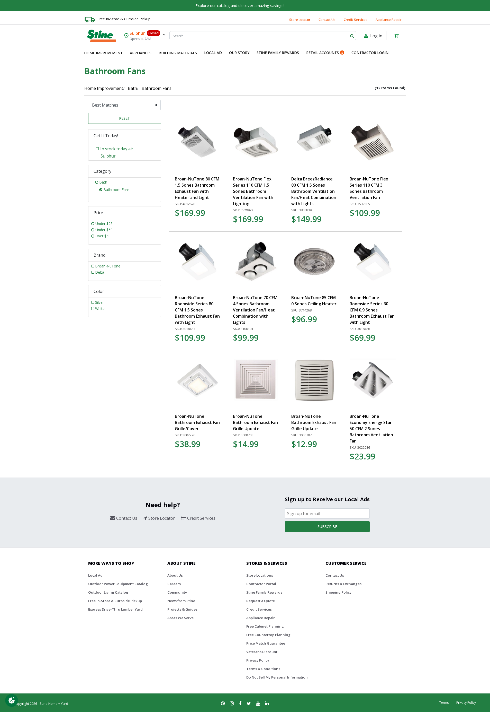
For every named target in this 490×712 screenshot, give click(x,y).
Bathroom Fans (156, 88)
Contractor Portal (261, 583)
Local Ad (95, 575)
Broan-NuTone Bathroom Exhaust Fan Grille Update (255, 422)
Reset (124, 118)
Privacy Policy (257, 660)
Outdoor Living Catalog (108, 592)
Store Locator (299, 19)
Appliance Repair (389, 19)
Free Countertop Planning (268, 634)
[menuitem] (103, 53)
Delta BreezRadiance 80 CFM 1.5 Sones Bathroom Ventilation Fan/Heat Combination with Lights (313, 191)
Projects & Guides (182, 609)
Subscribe (327, 526)
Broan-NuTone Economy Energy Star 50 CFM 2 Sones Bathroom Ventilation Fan (371, 428)
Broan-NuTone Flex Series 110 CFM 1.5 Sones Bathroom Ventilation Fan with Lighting (253, 191)
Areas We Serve (180, 617)
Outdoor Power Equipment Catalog (118, 583)
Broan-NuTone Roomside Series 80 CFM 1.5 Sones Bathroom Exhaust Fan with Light (197, 310)
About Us (175, 575)
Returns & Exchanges (343, 583)
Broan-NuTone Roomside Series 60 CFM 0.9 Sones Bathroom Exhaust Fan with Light (372, 310)
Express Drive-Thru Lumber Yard (115, 609)
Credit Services (355, 19)
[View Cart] (396, 36)
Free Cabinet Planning (265, 626)
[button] (103, 53)
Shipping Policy (338, 592)
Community (177, 592)
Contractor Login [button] (369, 52)
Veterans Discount (261, 651)
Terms (444, 702)
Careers (174, 583)
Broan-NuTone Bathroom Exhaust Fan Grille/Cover (197, 422)
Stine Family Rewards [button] (278, 52)
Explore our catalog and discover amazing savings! (239, 5)
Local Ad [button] (213, 52)
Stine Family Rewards (264, 592)
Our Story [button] (239, 52)
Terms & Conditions (263, 668)
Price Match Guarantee (265, 643)
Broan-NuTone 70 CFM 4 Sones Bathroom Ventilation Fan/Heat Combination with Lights (255, 310)
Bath (132, 88)
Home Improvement (103, 88)
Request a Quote (260, 600)
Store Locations (259, 575)
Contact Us (327, 19)
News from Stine (181, 600)
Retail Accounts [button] (322, 52)
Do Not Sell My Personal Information (277, 677)
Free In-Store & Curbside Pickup (123, 18)
